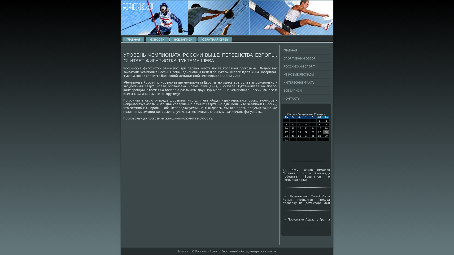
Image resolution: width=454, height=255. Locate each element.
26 (299, 136)
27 (306, 136)
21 (313, 132)
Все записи (183, 39)
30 (326, 136)
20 (306, 132)
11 (293, 128)
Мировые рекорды (299, 74)
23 (326, 132)
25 (293, 136)
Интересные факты (299, 82)
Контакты (292, 98)
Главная (133, 39)
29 (319, 136)
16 (326, 128)
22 (319, 132)
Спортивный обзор (300, 58)
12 (299, 128)
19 (299, 132)
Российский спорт (299, 66)
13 (306, 128)
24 (286, 136)
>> (286, 169)
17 (286, 132)
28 (313, 136)
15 (319, 128)
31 (286, 139)
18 (293, 132)
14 (313, 128)
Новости (157, 39)
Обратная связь (215, 39)
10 (286, 128)
